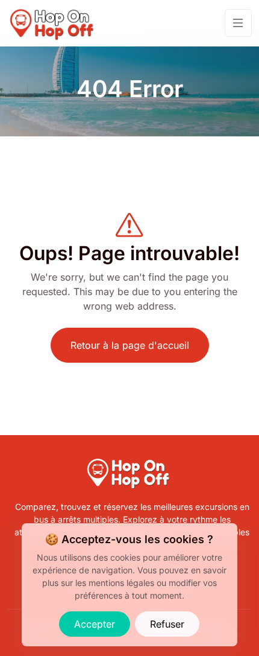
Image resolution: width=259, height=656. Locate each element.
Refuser (167, 624)
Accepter (94, 624)
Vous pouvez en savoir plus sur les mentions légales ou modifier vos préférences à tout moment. (134, 582)
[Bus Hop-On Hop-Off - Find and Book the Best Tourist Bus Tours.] (53, 23)
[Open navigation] (238, 23)
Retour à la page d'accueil (129, 345)
